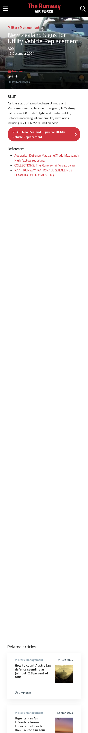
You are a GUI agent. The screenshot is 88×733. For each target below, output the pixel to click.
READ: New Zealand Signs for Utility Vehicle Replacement (38, 134)
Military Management (23, 27)
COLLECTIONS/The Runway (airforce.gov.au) (45, 165)
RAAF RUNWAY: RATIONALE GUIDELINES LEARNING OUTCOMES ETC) (43, 173)
